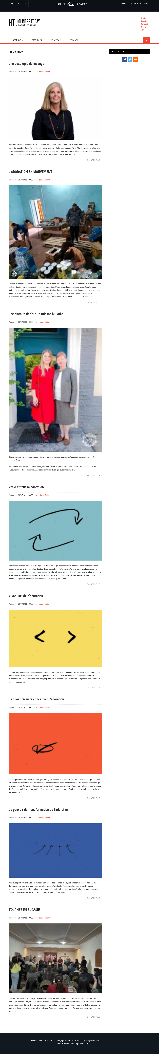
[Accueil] (25, 23)
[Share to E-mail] (135, 59)
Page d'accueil (36, 1041)
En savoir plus (93, 160)
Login (123, 3)
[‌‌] (12, 3)
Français (144, 27)
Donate (145, 3)
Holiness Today (44, 72)
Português (145, 24)
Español (144, 21)
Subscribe (134, 3)
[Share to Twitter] (130, 59)
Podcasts (73, 40)
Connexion (48, 1041)
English (143, 18)
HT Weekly (56, 40)
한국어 (143, 30)
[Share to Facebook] (124, 59)
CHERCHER (146, 40)
